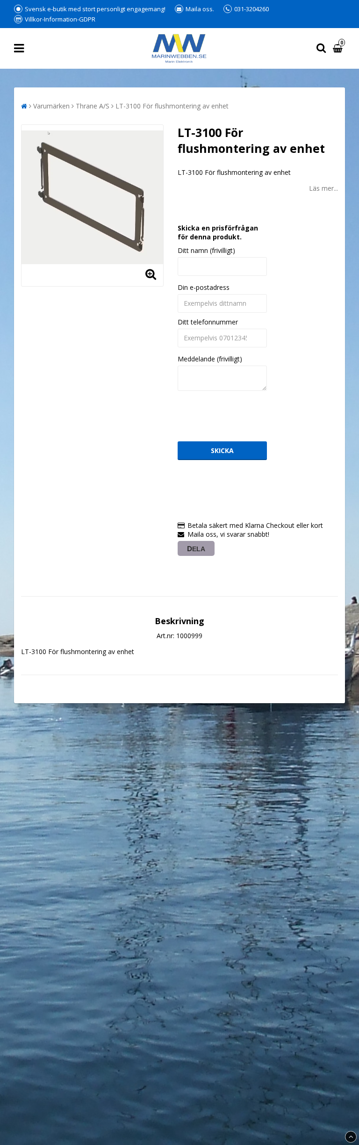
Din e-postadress (204, 287)
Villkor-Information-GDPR (60, 19)
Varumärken (51, 105)
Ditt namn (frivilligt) (206, 250)
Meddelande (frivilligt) (210, 358)
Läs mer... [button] (323, 188)
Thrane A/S (92, 105)
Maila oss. (200, 9)
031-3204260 (251, 9)
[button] (339, 48)
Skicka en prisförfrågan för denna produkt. (218, 232)
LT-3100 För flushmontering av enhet (172, 105)
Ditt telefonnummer (208, 321)
